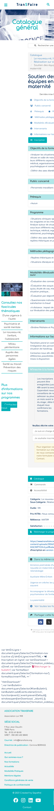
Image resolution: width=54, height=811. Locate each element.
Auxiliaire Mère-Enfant (41, 577)
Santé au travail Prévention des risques (12, 367)
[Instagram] (23, 800)
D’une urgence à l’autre (11, 317)
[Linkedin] (30, 800)
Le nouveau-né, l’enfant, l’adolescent (12, 335)
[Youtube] (38, 800)
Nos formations (11, 762)
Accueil (7, 753)
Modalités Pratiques (13, 771)
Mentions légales (12, 776)
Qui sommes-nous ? (13, 757)
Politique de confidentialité (17, 785)
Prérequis (39, 111)
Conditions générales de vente (18, 780)
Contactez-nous (9, 406)
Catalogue (36, 55)
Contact (27, 807)
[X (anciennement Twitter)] (49, 622)
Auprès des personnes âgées (12, 355)
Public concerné (42, 106)
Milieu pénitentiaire (12, 346)
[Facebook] (40, 622)
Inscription (39, 140)
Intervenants (40, 129)
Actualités (9, 766)
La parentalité (37, 600)
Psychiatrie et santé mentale (12, 326)
